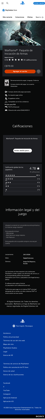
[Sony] (40, 418)
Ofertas (30, 17)
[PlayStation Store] (10, 10)
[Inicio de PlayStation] (22, 3)
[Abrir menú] (2, 3)
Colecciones (19, 17)
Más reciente (7, 17)
